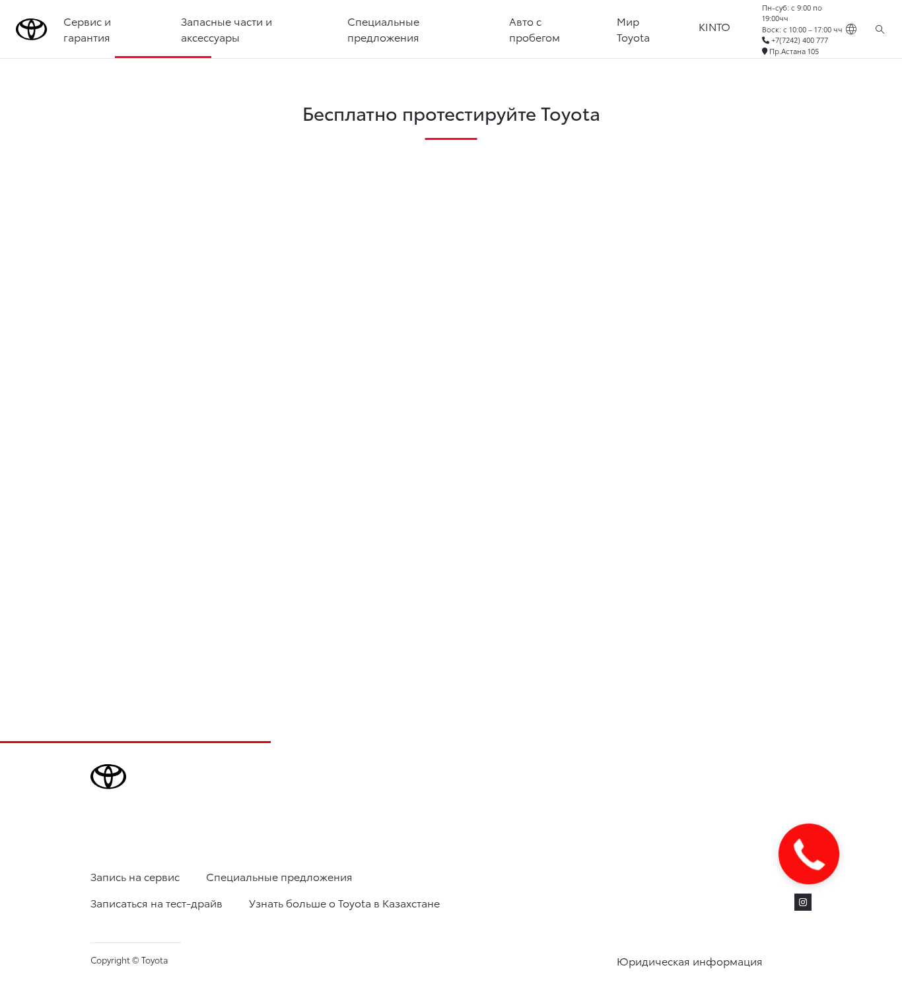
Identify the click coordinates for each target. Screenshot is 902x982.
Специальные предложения (383, 28)
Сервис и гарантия (87, 28)
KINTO (714, 26)
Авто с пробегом (534, 28)
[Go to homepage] (32, 29)
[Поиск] (880, 29)
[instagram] (803, 902)
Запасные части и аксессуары (226, 28)
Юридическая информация (690, 960)
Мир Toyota (633, 28)
